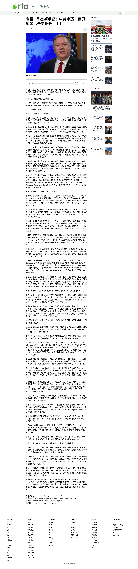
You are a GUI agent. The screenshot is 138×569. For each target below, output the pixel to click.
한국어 (51, 530)
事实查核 (75, 13)
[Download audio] (83, 83)
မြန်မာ (50, 527)
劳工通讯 (30, 535)
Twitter (72, 527)
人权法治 (9, 540)
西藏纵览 (30, 545)
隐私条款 (94, 535)
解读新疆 (30, 527)
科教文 (9, 537)
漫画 (68, 13)
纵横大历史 (31, 558)
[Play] (30, 83)
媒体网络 (9, 545)
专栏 (57, 13)
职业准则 (94, 532)
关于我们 (94, 522)
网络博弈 (30, 540)
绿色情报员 (31, 537)
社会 (8, 542)
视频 (62, 13)
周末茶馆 (30, 555)
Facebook (73, 525)
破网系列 (94, 530)
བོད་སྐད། (51, 537)
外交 (8, 527)
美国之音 (94, 547)
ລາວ (50, 532)
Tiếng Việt (52, 542)
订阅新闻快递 (74, 535)
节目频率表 (74, 532)
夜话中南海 (31, 547)
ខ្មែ (49, 535)
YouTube (73, 522)
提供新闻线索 (74, 537)
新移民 (30, 542)
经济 (8, 530)
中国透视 (30, 550)
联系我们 (94, 527)
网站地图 (94, 540)
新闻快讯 (35, 13)
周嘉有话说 (31, 552)
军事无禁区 (31, 532)
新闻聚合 (73, 530)
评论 (51, 13)
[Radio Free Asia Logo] (31, 6)
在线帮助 (94, 525)
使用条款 (94, 537)
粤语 (50, 525)
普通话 (51, 522)
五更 (29, 522)
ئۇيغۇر (50, 540)
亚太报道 (27, 13)
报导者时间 (31, 525)
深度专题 (44, 13)
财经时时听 (31, 530)
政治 (8, 532)
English (51, 545)
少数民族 (9, 547)
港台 (8, 535)
